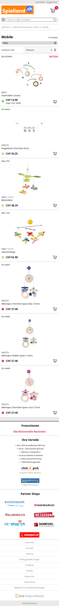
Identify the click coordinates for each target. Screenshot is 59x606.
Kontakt (29, 570)
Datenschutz (29, 582)
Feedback (29, 565)
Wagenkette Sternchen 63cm (15, 148)
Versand (29, 548)
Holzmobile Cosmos (10, 95)
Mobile (11, 197)
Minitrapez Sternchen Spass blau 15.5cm (20, 303)
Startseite (29, 542)
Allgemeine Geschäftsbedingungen (29, 587)
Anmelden (40, 2)
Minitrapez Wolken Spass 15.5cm (17, 355)
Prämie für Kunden (30, 485)
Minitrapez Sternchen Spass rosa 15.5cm (20, 407)
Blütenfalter (7, 200)
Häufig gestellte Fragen (29, 559)
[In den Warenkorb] (55, 101)
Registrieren (52, 2)
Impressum (29, 576)
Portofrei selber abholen (30, 472)
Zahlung (29, 553)
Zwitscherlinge (8, 251)
